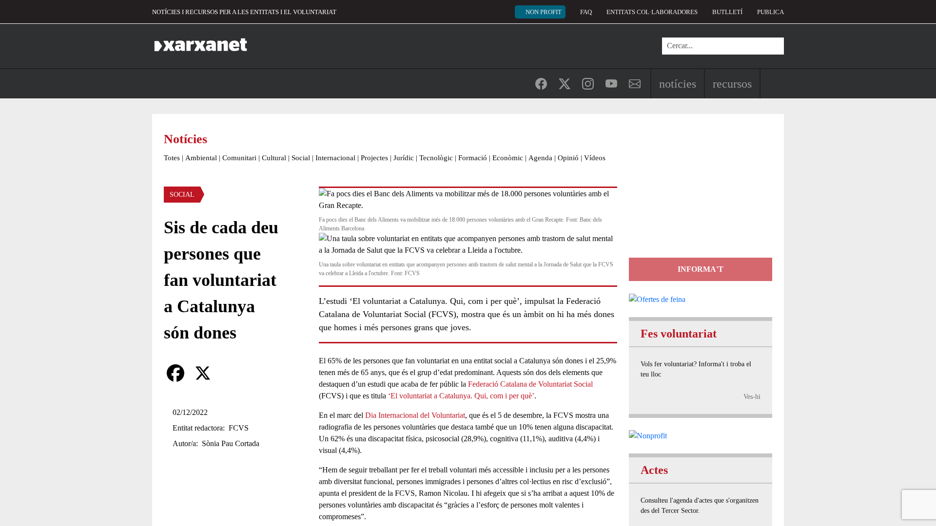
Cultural (274, 158)
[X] (202, 373)
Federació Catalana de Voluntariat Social (530, 384)
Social (301, 158)
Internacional (335, 158)
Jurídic (403, 158)
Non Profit (544, 12)
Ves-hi (751, 396)
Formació (472, 158)
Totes (172, 158)
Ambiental (201, 158)
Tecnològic (436, 158)
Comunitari (239, 158)
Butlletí (727, 12)
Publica (770, 12)
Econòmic (507, 158)
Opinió (568, 158)
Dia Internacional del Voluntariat (415, 415)
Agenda (540, 158)
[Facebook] (175, 373)
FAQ (586, 12)
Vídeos (594, 158)
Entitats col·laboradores (652, 12)
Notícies (677, 83)
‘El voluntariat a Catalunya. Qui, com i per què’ (461, 396)
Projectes (374, 158)
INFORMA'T (700, 269)
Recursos (732, 83)
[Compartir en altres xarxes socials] (230, 373)
